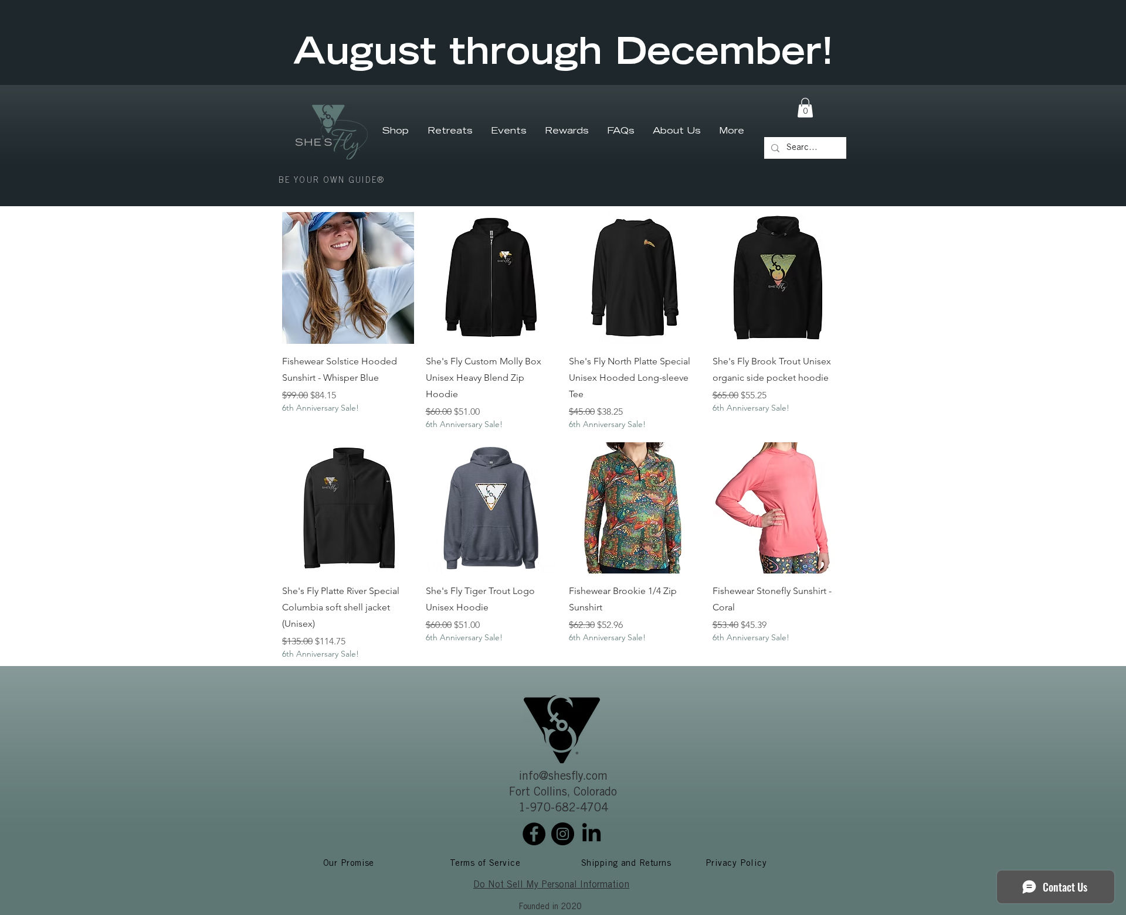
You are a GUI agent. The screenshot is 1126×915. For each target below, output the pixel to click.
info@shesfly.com (563, 777)
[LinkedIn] (591, 833)
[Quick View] (348, 278)
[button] (805, 107)
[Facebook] (534, 833)
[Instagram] (562, 833)
